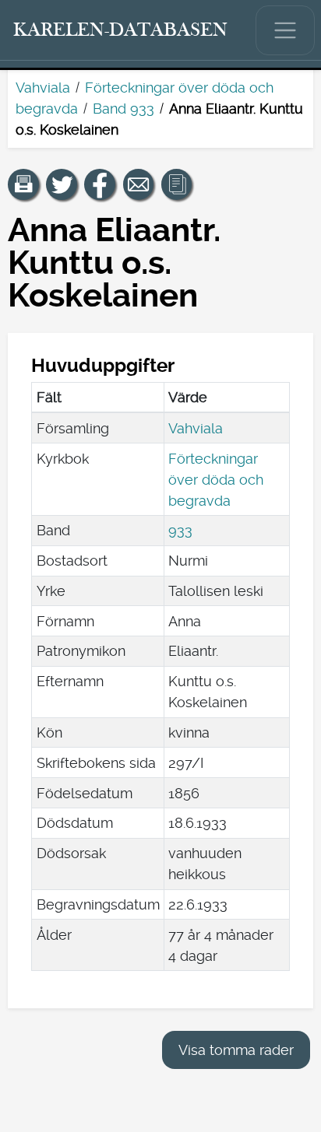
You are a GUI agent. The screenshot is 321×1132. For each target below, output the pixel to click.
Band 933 (123, 108)
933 (180, 530)
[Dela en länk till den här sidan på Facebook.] (99, 184)
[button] (23, 184)
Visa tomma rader (236, 1050)
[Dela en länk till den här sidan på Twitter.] (61, 184)
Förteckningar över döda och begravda (215, 479)
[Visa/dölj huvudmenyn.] (285, 30)
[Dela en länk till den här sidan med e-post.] (138, 184)
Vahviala (43, 87)
